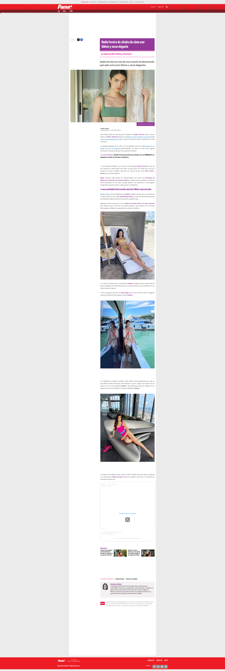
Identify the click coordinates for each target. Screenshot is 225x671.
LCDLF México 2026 (123, 2)
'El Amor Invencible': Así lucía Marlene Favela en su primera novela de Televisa (106, 552)
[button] (78, 39)
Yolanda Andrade (113, 2)
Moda (71, 11)
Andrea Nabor (104, 128)
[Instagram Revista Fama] (162, 666)
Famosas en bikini (131, 579)
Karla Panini (93, 2)
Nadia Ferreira (105, 194)
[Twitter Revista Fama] (158, 666)
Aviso (166, 660)
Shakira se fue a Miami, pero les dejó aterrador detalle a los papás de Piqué (134, 552)
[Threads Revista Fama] (166, 666)
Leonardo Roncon (139, 2)
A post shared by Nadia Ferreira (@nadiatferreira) (127, 538)
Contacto (159, 660)
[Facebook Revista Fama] (154, 666)
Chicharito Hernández (102, 2)
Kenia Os (131, 2)
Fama (64, 11)
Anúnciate (151, 660)
